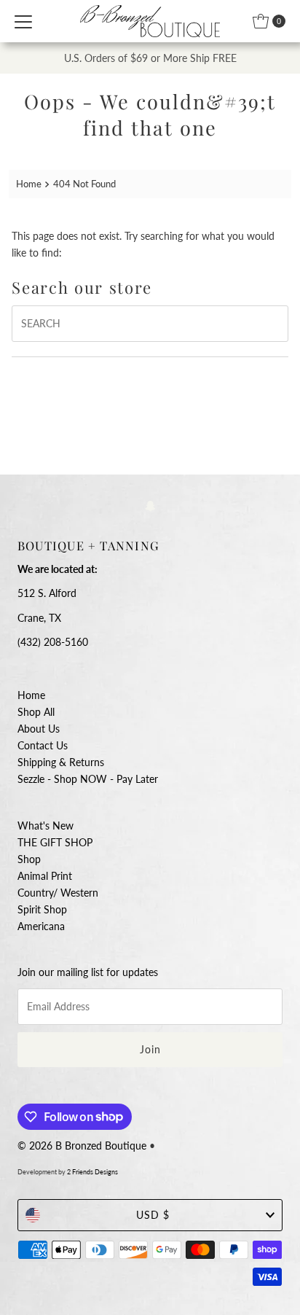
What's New (45, 825)
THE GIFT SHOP (54, 842)
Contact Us (42, 745)
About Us (38, 728)
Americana (41, 926)
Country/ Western (57, 892)
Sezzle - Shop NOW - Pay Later (87, 779)
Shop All (36, 712)
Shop (29, 859)
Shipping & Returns (60, 762)
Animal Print (44, 876)
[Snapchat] (150, 504)
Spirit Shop (42, 909)
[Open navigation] (23, 21)
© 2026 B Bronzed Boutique (81, 1145)
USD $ (153, 1215)
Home (29, 184)
